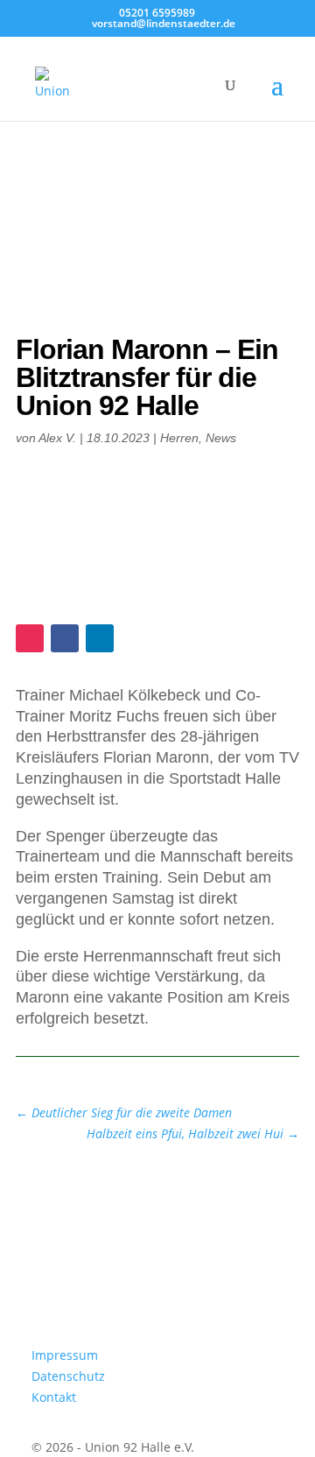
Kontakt (54, 1397)
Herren (179, 438)
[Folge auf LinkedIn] (100, 638)
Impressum (65, 1355)
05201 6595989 (157, 12)
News (221, 438)
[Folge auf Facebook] (65, 638)
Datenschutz (68, 1376)
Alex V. (57, 438)
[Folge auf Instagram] (30, 638)
